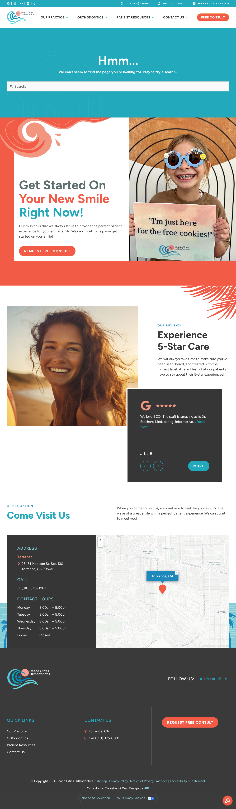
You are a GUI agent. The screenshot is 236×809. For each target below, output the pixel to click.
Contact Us (16, 752)
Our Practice (17, 731)
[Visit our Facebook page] (8, 3)
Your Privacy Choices (130, 798)
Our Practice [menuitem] (52, 17)
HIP (146, 788)
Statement (197, 781)
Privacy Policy (118, 781)
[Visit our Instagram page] (14, 3)
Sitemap (101, 781)
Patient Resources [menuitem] (133, 17)
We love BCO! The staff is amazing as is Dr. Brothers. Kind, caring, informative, (173, 421)
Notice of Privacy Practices (148, 781)
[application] (162, 591)
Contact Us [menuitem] (173, 17)
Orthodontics (17, 738)
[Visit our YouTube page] (21, 3)
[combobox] (118, 86)
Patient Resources (21, 745)
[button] (162, 589)
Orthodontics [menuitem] (90, 17)
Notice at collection (96, 798)
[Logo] (20, 17)
